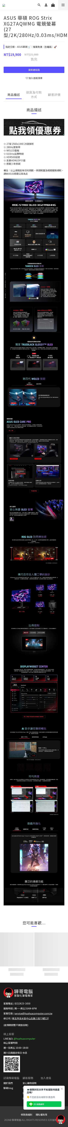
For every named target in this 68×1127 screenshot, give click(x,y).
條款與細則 (26, 1114)
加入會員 (46, 1078)
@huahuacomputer (24, 1038)
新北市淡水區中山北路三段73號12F (30, 1018)
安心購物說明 (29, 1083)
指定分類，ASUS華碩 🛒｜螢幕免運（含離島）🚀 (31, 46)
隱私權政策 (41, 1114)
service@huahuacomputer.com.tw (33, 1013)
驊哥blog (8, 1088)
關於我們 (8, 1083)
